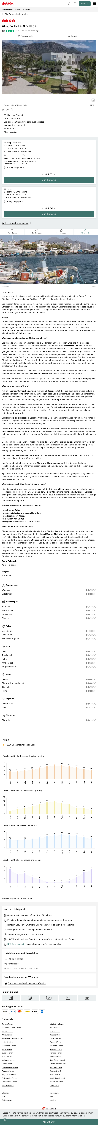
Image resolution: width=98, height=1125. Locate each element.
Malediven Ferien (9, 1046)
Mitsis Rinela (55, 1074)
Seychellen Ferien (9, 1074)
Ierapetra (26, 9)
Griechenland (7, 9)
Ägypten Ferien (8, 1071)
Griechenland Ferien (10, 1067)
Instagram (30, 998)
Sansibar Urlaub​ (56, 1035)
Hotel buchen (55, 1028)
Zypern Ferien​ (7, 1053)
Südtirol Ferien (56, 1056)
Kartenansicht (26, 35)
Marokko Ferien (56, 1053)
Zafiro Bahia (54, 1085)
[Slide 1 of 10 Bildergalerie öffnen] (49, 259)
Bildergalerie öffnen (93, 100)
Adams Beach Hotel (58, 1064)
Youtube (49, 998)
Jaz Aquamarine (56, 1082)
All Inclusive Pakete (86, 553)
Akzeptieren (49, 1122)
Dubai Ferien (7, 1064)
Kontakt (84, 4)
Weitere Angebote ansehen (15, 223)
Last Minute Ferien (9, 1082)
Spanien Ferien (56, 1049)
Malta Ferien (7, 1056)
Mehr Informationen (75, 1116)
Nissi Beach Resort (57, 1060)
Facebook (11, 998)
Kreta (17, 9)
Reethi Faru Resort (57, 1078)
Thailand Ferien (56, 1042)
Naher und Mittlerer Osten (12, 1038)
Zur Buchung (49, 180)
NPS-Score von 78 (15, 944)
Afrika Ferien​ (7, 1035)
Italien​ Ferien (7, 1042)
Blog (68, 998)
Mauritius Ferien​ (56, 1046)
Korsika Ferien (55, 1038)
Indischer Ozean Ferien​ (11, 1028)
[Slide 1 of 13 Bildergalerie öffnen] (49, 71)
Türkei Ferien (7, 1049)
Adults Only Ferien (57, 1024)
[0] (75, 4)
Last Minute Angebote (22, 553)
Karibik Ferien (7, 1031)
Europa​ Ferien (7, 1024)
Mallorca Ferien (8, 1060)
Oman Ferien (55, 1031)
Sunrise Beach (55, 1071)
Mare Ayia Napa (56, 1067)
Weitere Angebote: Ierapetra (15, 898)
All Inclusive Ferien (9, 1078)
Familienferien (8, 1085)
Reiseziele (7, 1019)
